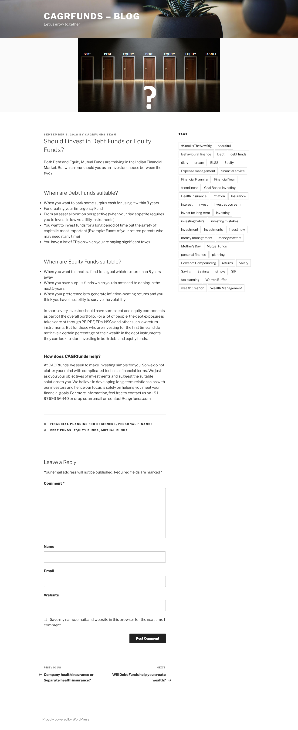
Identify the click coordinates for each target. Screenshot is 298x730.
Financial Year (224, 179)
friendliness (189, 188)
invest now (237, 229)
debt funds (61, 430)
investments (213, 229)
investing (223, 213)
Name (49, 546)
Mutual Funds (114, 430)
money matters (229, 238)
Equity (229, 162)
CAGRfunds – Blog (92, 16)
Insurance (238, 196)
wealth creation (192, 288)
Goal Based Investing (220, 188)
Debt (220, 154)
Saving (186, 271)
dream (199, 162)
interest (187, 204)
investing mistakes (224, 221)
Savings (203, 271)
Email (49, 571)
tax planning (190, 280)
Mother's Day (191, 246)
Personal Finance (135, 424)
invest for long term (195, 213)
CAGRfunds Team (101, 134)
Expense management (198, 171)
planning (218, 254)
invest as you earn (227, 204)
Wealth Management (226, 288)
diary (184, 162)
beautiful (224, 146)
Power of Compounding (198, 263)
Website (51, 595)
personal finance (193, 254)
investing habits (192, 221)
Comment (54, 483)
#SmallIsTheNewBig (196, 146)
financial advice (233, 171)
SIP (234, 271)
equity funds (86, 430)
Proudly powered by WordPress (65, 719)
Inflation (219, 196)
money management (196, 238)
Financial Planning (194, 179)
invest (203, 204)
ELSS (214, 162)
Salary (243, 263)
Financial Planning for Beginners (83, 424)
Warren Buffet (216, 280)
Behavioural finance (196, 154)
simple (220, 271)
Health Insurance (194, 196)
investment (189, 229)
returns (227, 263)
